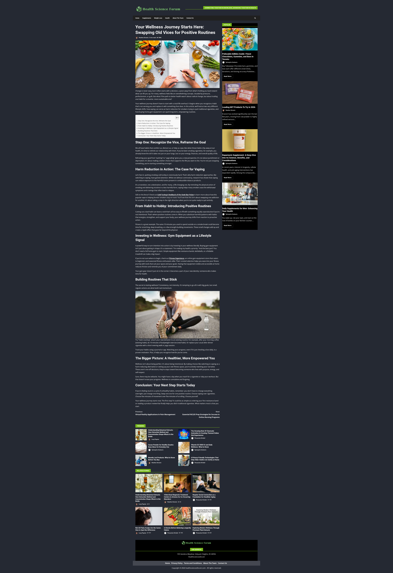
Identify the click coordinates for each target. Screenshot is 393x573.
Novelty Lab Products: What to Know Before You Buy (141, 460)
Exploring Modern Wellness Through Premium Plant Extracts (206, 516)
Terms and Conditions (193, 563)
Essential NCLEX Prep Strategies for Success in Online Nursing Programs (201, 414)
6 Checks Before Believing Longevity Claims (177, 516)
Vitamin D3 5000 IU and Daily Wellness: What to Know (184, 447)
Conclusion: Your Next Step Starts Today (152, 136)
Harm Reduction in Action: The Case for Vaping (154, 123)
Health (167, 18)
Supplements (146, 18)
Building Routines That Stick (147, 131)
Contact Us (190, 18)
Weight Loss (158, 18)
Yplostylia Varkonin (157, 450)
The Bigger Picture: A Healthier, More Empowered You (156, 133)
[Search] (255, 18)
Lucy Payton (155, 439)
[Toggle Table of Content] (176, 117)
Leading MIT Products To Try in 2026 (240, 92)
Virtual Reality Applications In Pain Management (155, 413)
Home (137, 18)
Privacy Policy (176, 563)
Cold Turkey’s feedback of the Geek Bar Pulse (175, 195)
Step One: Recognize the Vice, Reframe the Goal (154, 121)
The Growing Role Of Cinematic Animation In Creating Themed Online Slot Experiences (184, 434)
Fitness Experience (176, 258)
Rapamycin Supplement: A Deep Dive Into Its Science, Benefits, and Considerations (240, 140)
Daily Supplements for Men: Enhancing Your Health (240, 194)
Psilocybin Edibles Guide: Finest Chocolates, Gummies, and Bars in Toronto (240, 39)
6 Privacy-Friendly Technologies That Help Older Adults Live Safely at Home (184, 460)
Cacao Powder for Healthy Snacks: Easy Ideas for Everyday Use (141, 447)
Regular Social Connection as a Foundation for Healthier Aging (206, 483)
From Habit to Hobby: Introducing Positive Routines (155, 126)
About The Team (178, 18)
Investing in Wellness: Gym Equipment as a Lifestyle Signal (158, 128)
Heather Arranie (143, 37)
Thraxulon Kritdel (199, 438)
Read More (227, 76)
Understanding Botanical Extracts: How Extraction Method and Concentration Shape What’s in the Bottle (141, 434)
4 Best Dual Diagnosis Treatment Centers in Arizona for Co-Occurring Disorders (177, 483)
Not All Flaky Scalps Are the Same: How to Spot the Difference (148, 516)
